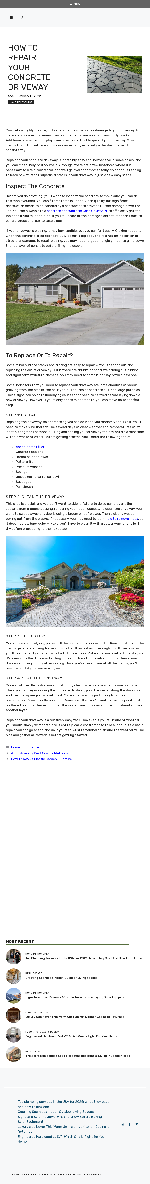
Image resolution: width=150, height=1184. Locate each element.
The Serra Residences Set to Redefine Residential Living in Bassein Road (77, 1056)
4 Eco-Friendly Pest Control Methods (39, 753)
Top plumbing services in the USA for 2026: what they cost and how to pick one (83, 958)
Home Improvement (21, 102)
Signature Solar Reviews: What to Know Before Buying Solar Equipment (76, 997)
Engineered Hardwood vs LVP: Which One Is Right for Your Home (71, 1036)
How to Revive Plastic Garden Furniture (41, 759)
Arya (11, 96)
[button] (22, 17)
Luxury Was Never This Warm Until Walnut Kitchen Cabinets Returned (74, 1017)
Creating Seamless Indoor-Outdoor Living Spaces (61, 978)
